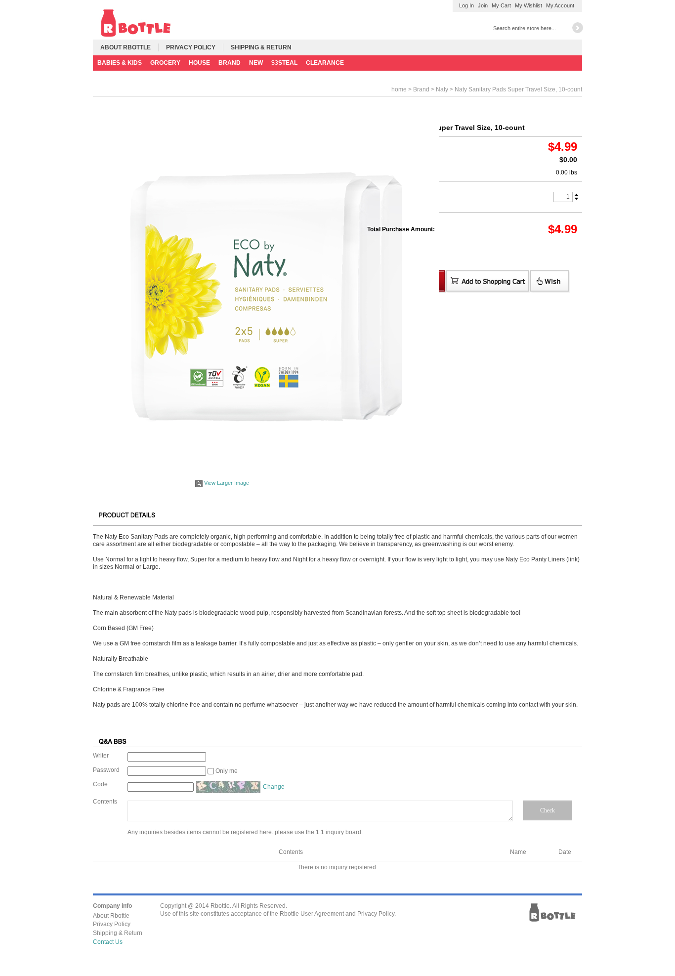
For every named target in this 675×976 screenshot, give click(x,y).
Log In (466, 5)
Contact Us (108, 941)
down (576, 198)
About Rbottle (125, 47)
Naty (442, 89)
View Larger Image (226, 483)
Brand (421, 89)
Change (274, 786)
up (576, 195)
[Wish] (550, 281)
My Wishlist (528, 5)
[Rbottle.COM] (135, 22)
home (399, 89)
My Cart (501, 5)
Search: (485, 27)
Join (483, 5)
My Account (560, 5)
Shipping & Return (261, 47)
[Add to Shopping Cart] (488, 281)
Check (547, 810)
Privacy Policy (190, 47)
